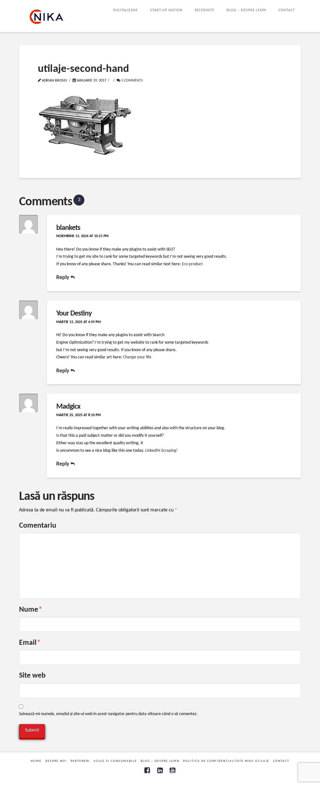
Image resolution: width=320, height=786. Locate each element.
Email (30, 643)
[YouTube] (172, 770)
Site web (32, 675)
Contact (281, 761)
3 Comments (131, 80)
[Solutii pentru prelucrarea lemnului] (46, 16)
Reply (63, 277)
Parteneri (80, 761)
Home (36, 761)
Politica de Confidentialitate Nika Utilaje (226, 761)
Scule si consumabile (115, 761)
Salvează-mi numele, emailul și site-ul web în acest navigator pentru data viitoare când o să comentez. (108, 714)
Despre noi (56, 761)
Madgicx (68, 406)
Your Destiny (74, 313)
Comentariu (37, 526)
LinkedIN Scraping (160, 450)
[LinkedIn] (160, 770)
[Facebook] (147, 770)
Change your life (137, 357)
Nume (30, 610)
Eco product (192, 264)
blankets (68, 228)
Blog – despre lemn (160, 761)
